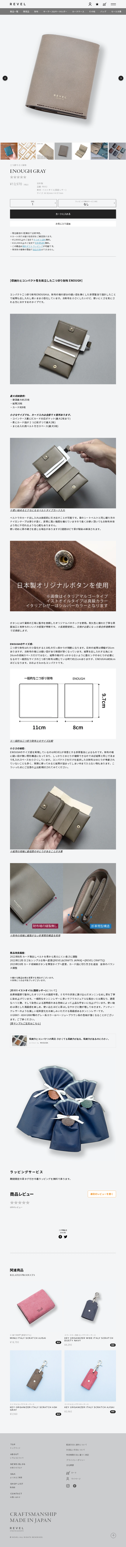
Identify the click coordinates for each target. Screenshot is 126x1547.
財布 (36, 11)
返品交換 (37, 249)
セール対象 (116, 11)
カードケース (78, 11)
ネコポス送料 (39, 239)
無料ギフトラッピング (32, 246)
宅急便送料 (40, 242)
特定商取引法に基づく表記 (77, 1454)
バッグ (103, 11)
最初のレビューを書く (101, 1194)
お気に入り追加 (63, 223)
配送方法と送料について (76, 1444)
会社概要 (70, 1465)
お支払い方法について (75, 1449)
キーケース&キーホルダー (55, 11)
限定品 (26, 11)
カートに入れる (63, 214)
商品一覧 (14, 11)
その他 (92, 11)
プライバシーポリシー (75, 1460)
